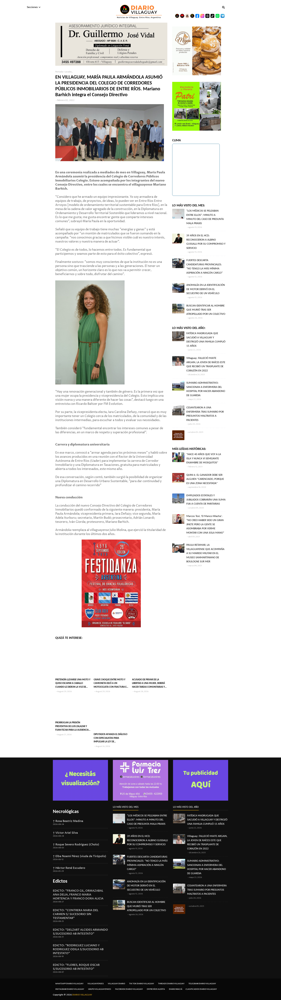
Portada (59, 71)
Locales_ (69, 71)
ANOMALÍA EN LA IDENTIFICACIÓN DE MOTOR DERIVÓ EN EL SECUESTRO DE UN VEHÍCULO (205, 289)
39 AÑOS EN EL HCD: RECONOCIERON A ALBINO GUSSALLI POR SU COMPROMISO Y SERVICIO (205, 242)
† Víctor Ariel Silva (65, 833)
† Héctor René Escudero (69, 868)
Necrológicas (66, 811)
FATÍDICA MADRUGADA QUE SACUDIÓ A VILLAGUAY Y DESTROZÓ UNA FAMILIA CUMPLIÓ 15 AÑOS (205, 339)
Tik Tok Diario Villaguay (141, 983)
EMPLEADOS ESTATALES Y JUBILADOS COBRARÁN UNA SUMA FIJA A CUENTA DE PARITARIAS (206, 499)
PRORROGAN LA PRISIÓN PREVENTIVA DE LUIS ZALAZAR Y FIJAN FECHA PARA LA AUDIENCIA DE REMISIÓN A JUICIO (72, 727)
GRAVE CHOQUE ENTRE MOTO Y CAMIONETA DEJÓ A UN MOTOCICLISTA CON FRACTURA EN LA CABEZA (111, 684)
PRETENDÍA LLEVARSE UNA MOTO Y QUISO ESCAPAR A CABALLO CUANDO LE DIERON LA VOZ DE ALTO (72, 684)
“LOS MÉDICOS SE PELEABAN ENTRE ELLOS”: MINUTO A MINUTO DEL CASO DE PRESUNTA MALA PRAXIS (205, 217)
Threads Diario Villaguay (171, 983)
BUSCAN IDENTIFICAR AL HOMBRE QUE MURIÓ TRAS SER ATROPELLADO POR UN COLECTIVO (205, 309)
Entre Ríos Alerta (156, 989)
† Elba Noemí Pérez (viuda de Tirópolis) (79, 856)
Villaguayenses (95, 983)
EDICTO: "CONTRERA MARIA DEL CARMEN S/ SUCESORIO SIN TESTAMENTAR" (75, 914)
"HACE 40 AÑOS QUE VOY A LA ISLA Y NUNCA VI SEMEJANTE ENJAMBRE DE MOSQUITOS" (203, 458)
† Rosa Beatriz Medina (68, 821)
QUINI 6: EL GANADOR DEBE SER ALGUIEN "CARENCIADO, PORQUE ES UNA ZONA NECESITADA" (205, 479)
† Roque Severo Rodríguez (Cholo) (76, 845)
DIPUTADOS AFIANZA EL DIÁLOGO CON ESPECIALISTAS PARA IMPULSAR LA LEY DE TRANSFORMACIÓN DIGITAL (110, 738)
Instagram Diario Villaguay (69, 989)
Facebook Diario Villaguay (129, 989)
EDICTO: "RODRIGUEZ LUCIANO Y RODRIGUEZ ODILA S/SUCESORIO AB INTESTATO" (78, 949)
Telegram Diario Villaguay (202, 983)
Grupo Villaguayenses (99, 989)
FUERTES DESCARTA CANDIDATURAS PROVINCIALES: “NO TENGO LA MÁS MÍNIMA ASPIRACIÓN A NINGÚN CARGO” (204, 266)
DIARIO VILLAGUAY (82, 994)
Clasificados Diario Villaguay (201, 989)
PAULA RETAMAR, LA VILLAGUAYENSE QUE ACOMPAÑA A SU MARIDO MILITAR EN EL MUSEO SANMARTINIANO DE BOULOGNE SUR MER (205, 553)
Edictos (60, 881)
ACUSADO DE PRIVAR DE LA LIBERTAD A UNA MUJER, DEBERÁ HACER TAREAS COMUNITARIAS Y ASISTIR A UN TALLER (148, 684)
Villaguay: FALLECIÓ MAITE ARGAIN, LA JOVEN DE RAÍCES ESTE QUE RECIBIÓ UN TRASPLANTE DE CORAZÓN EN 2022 (205, 364)
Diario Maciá (175, 989)
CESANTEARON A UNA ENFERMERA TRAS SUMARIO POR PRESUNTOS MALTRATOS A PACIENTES (205, 414)
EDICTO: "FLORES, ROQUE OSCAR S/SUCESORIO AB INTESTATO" (76, 967)
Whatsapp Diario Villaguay (69, 983)
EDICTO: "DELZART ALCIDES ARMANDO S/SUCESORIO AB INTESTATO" (80, 932)
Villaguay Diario (116, 983)
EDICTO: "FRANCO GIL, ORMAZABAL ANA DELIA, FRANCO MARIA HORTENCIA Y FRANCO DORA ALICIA (78, 895)
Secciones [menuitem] (32, 7)
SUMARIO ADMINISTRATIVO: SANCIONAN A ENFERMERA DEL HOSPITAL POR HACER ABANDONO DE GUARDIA (205, 389)
